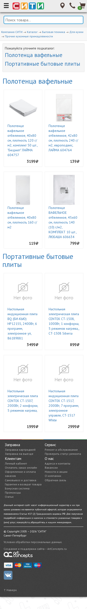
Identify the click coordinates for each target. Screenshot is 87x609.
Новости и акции (56, 471)
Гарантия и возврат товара (23, 484)
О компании (53, 476)
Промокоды (13, 492)
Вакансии (51, 467)
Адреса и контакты (57, 463)
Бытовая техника (53, 32)
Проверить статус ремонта (63, 454)
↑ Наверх (10, 590)
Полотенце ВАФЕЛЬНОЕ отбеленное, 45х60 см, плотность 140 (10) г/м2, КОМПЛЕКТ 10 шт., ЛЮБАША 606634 (63, 222)
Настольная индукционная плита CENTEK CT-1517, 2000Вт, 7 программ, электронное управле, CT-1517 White (64, 405)
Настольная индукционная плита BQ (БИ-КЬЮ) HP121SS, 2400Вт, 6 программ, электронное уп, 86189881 (22, 323)
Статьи (9, 496)
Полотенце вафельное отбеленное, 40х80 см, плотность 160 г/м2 (22, 217)
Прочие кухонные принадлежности (29, 36)
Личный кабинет (16, 463)
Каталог (32, 32)
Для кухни (76, 32)
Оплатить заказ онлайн (21, 467)
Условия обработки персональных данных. (33, 542)
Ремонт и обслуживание (61, 449)
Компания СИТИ (11, 32)
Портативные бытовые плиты (42, 63)
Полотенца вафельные (33, 55)
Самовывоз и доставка (20, 480)
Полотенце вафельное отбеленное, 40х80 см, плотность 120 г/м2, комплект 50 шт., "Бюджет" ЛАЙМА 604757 (22, 140)
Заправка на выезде (19, 454)
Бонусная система (17, 488)
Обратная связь (55, 480)
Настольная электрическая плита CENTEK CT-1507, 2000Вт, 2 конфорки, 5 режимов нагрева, (22, 401)
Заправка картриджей (20, 449)
